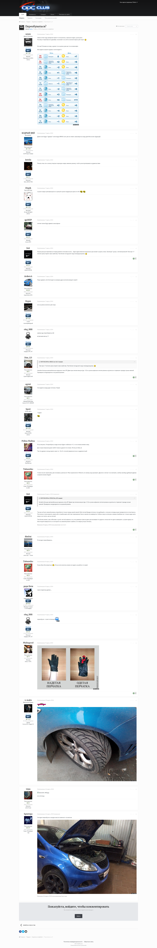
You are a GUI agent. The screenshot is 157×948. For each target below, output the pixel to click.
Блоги (52, 14)
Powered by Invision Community (78, 945)
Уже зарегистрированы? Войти (128, 2)
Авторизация (120, 26)
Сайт (22, 14)
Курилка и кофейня (48, 29)
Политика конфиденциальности (73, 941)
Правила (30, 18)
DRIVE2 (28, 59)
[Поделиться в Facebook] (20, 931)
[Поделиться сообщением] (136, 34)
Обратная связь (88, 941)
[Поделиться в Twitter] (23, 931)
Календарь (39, 18)
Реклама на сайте (64, 14)
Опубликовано (45, 34)
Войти (78, 916)
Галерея (43, 14)
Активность (32, 14)
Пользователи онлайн (51, 18)
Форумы (21, 18)
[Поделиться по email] (26, 931)
